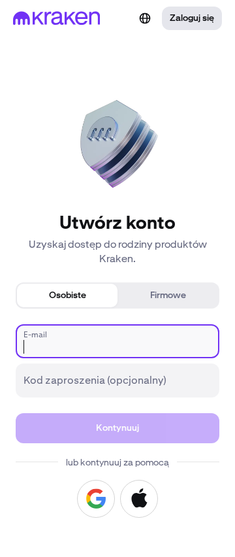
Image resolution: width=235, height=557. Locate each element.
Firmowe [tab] (168, 295)
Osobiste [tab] (67, 295)
